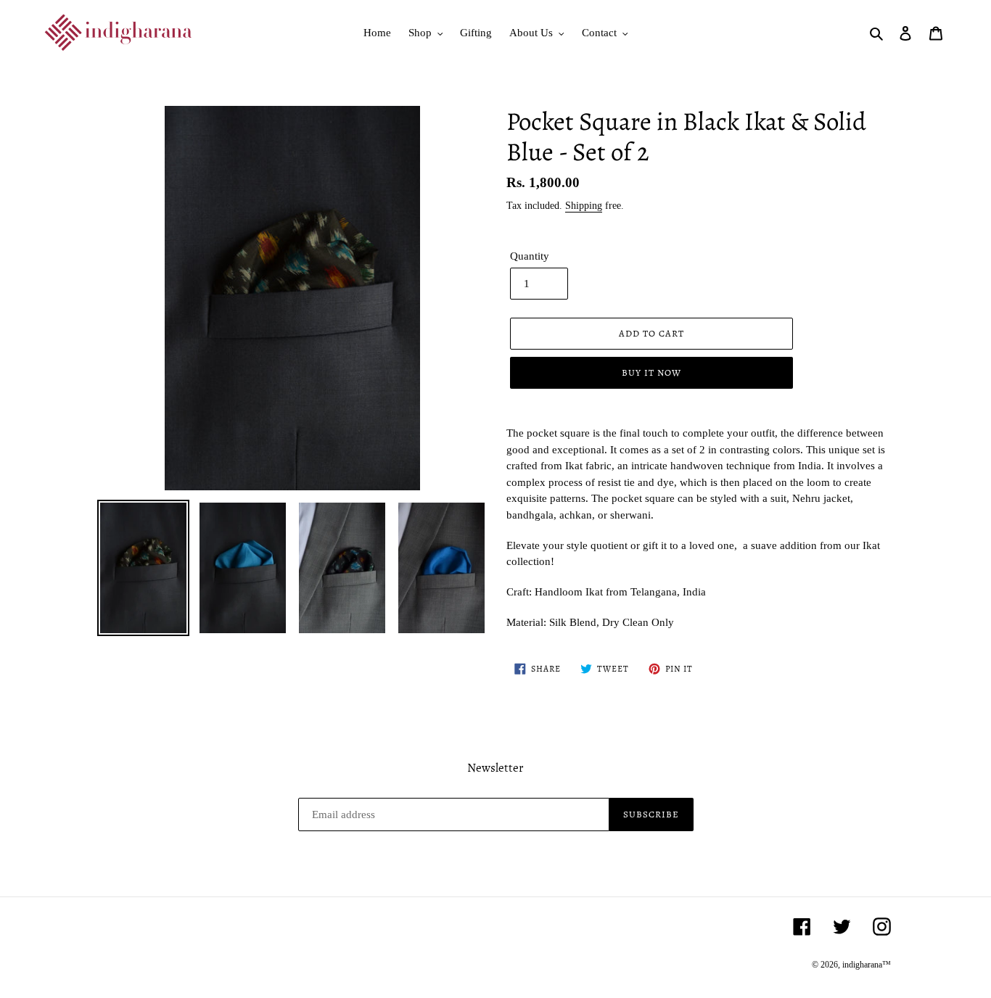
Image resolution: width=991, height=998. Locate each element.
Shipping (583, 205)
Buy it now (651, 372)
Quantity (529, 256)
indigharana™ (866, 965)
